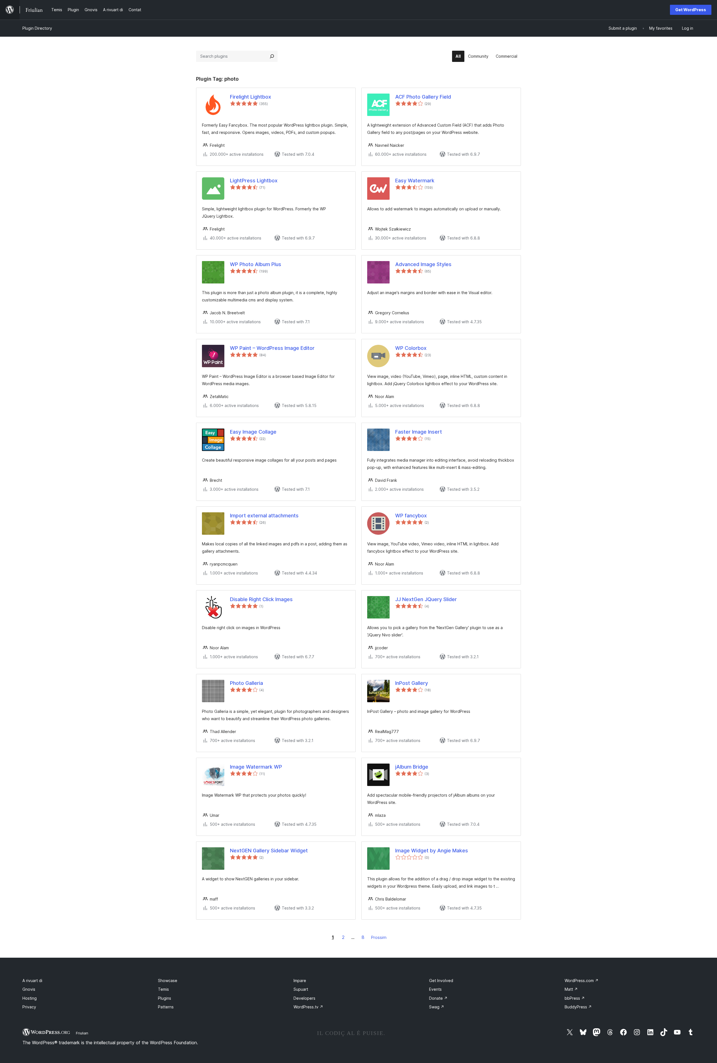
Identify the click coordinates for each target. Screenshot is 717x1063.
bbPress (575, 998)
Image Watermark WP (256, 767)
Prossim (379, 937)
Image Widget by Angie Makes (431, 850)
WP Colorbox (411, 348)
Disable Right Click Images (261, 599)
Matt (571, 989)
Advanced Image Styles (423, 264)
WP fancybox (411, 515)
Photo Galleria (246, 683)
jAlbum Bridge (411, 767)
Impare (300, 980)
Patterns (166, 1006)
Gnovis (28, 989)
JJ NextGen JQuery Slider (426, 599)
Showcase (167, 980)
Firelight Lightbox (250, 97)
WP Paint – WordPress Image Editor (272, 348)
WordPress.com (582, 980)
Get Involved (441, 980)
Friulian (82, 1033)
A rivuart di (32, 980)
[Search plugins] (272, 56)
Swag (436, 1006)
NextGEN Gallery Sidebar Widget (269, 850)
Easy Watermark (414, 180)
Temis (163, 989)
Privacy (29, 1006)
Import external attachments (264, 515)
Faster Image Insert (418, 432)
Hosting (29, 998)
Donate (438, 998)
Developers (304, 998)
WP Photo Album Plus (255, 264)
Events (435, 989)
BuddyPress (578, 1006)
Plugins (164, 998)
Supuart (301, 989)
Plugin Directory (37, 28)
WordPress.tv (308, 1006)
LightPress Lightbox (254, 180)
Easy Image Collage (253, 432)
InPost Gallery (411, 683)
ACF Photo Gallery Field (423, 97)
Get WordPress (690, 9)
